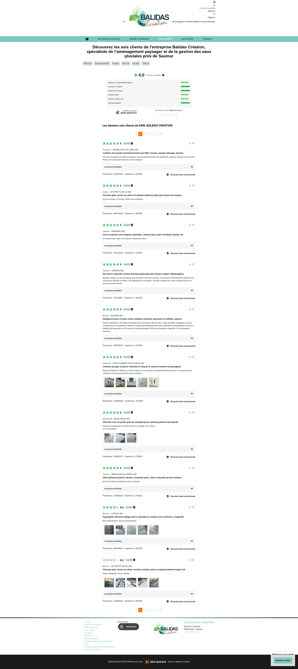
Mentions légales (91, 639)
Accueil (87, 39)
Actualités (187, 39)
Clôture (146, 63)
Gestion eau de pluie (109, 39)
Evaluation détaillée (113, 167)
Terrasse (125, 63)
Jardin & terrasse (139, 39)
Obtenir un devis (283, 660)
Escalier (136, 63)
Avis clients (165, 39)
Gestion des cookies (92, 650)
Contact (207, 39)
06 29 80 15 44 (192, 632)
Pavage (115, 63)
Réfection (88, 63)
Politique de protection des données (99, 647)
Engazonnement (102, 63)
